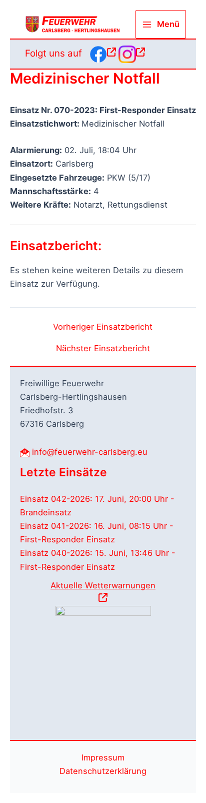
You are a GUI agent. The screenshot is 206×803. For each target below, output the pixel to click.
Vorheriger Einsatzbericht (102, 327)
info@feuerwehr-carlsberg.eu (90, 452)
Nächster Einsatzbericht (103, 348)
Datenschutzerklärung (103, 771)
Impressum (103, 757)
